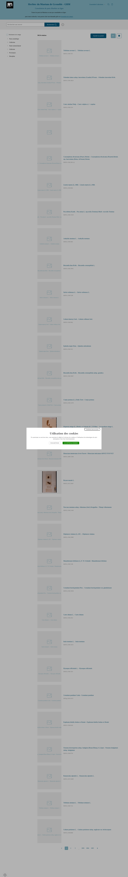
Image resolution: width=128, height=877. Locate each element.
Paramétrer (54, 443)
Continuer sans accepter (92, 429)
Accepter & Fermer (71, 443)
